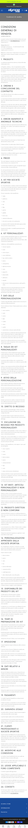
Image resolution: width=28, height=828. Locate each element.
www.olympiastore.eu (15, 40)
